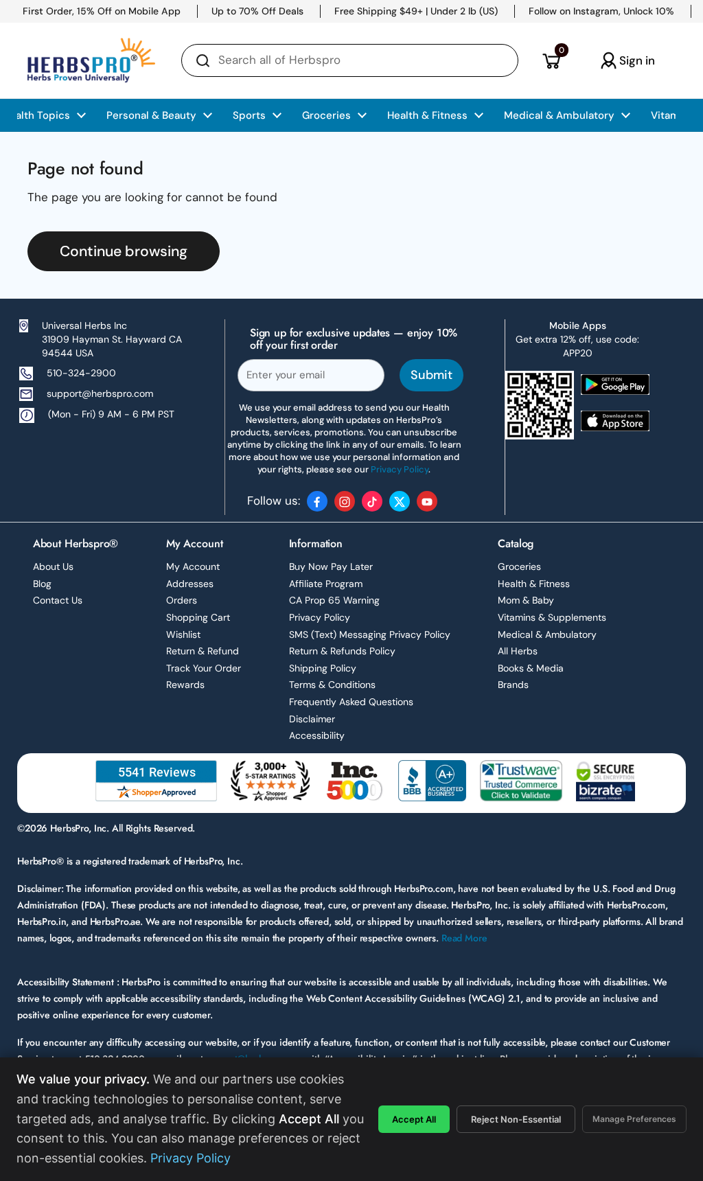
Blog (42, 583)
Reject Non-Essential (516, 1119)
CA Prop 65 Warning (334, 600)
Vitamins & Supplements (552, 617)
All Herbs (518, 651)
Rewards (185, 684)
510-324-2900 (81, 373)
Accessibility (317, 735)
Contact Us (57, 600)
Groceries (519, 566)
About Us (53, 566)
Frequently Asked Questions (351, 702)
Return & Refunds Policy (342, 651)
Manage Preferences (634, 1119)
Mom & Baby (526, 600)
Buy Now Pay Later (331, 566)
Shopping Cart (198, 617)
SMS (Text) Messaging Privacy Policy (369, 634)
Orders (181, 600)
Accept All (414, 1119)
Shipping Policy (322, 668)
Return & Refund (202, 651)
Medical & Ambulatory (547, 634)
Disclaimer (312, 719)
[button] (551, 60)
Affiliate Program (325, 583)
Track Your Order (203, 668)
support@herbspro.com (100, 393)
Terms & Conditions (332, 684)
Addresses (190, 583)
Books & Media (531, 668)
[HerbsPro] (91, 60)
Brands (513, 684)
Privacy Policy (319, 617)
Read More (464, 938)
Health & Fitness (534, 583)
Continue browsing (123, 251)
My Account (193, 566)
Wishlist (183, 634)
